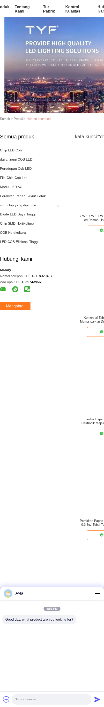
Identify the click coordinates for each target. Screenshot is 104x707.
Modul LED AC (11, 187)
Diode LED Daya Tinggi (18, 214)
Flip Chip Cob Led (14, 178)
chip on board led (39, 119)
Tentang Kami (22, 9)
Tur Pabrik (49, 9)
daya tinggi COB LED (16, 159)
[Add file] (6, 699)
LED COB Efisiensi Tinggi (19, 242)
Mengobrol (15, 306)
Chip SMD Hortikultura (17, 223)
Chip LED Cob (11, 150)
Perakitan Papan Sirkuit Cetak (23, 196)
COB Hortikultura (13, 232)
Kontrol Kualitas (72, 9)
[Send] (97, 699)
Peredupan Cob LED (16, 168)
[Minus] (97, 593)
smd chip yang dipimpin (18, 205)
